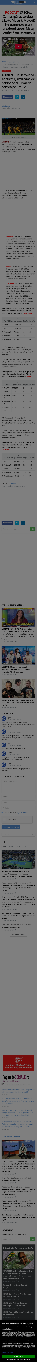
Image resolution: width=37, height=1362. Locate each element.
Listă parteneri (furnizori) (7, 1352)
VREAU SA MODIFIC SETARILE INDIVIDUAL (18, 1359)
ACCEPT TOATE (18, 1356)
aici (21, 1336)
